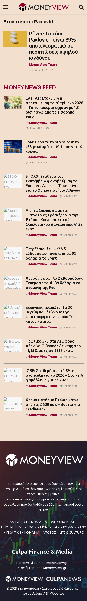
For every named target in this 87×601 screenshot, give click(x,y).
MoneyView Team (43, 64)
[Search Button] (81, 7)
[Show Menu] (5, 7)
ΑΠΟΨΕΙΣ (49, 532)
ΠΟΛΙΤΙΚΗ (13, 532)
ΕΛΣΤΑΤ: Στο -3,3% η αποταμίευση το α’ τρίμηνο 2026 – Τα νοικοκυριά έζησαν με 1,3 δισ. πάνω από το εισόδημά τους (54, 107)
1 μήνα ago (69, 196)
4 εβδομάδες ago (39, 128)
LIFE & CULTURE (72, 532)
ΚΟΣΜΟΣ (70, 527)
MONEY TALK (50, 527)
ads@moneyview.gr (51, 568)
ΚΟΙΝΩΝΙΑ (31, 532)
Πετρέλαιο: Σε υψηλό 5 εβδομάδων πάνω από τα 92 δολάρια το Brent (51, 253)
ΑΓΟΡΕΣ (31, 527)
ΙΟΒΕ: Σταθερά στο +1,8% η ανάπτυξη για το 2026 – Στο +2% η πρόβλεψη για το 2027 (54, 375)
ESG (83, 527)
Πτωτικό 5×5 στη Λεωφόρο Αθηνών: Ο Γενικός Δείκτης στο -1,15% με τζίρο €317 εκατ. (53, 346)
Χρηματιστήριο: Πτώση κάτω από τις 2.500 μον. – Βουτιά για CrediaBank (53, 404)
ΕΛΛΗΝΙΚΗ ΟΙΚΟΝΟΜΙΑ (24, 522)
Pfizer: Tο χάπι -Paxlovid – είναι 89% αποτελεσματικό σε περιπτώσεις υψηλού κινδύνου (53, 46)
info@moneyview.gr (53, 562)
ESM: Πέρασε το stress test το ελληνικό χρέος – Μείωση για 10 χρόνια (54, 146)
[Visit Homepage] (43, 7)
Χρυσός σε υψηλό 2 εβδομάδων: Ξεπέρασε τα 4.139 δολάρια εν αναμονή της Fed (54, 283)
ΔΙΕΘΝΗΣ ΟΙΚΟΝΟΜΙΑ (61, 522)
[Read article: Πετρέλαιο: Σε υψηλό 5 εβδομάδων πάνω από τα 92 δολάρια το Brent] (13, 253)
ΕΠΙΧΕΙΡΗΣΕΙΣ (11, 527)
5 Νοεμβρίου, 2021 (42, 70)
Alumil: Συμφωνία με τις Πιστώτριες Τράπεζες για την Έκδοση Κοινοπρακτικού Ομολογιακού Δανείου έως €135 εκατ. (54, 219)
